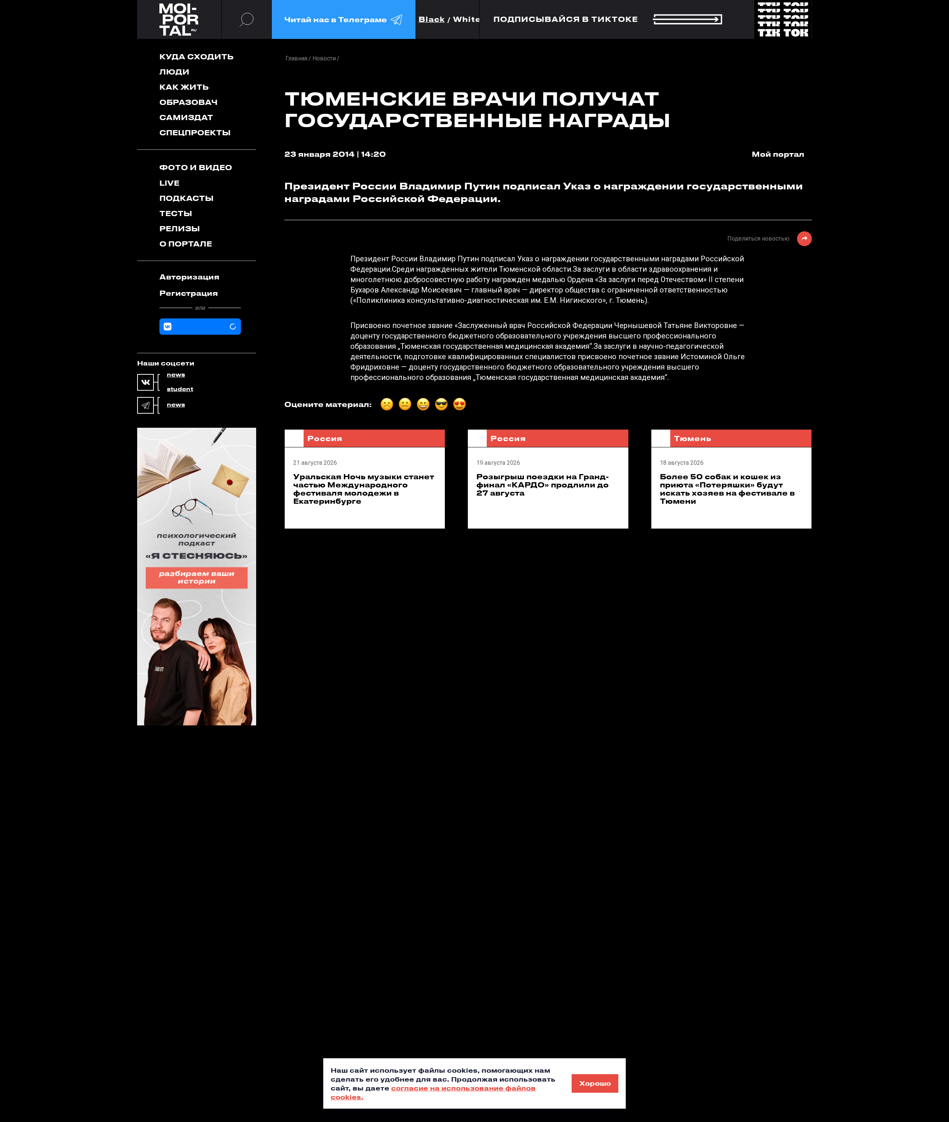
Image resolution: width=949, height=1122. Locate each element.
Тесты (175, 213)
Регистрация (188, 293)
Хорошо (595, 1083)
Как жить (184, 87)
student (180, 389)
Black (432, 19)
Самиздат (186, 117)
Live (169, 183)
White (467, 19)
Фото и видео (195, 167)
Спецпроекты (195, 132)
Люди (174, 71)
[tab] (200, 276)
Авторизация (189, 276)
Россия (325, 438)
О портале (185, 243)
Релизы (179, 228)
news (176, 375)
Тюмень (692, 438)
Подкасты (186, 198)
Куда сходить (196, 56)
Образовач (188, 102)
